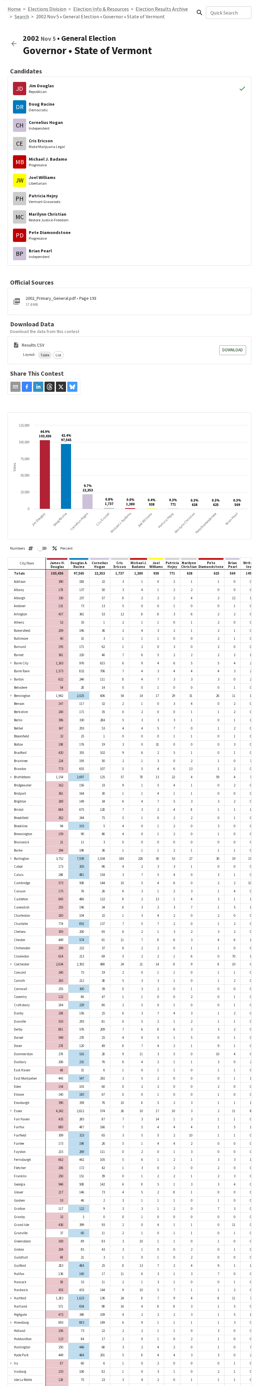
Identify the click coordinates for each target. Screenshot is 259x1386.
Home (14, 9)
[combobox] (228, 12)
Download (232, 350)
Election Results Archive (162, 9)
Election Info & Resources (101, 9)
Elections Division (47, 9)
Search (22, 16)
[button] (45, 355)
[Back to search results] (14, 43)
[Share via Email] (15, 387)
